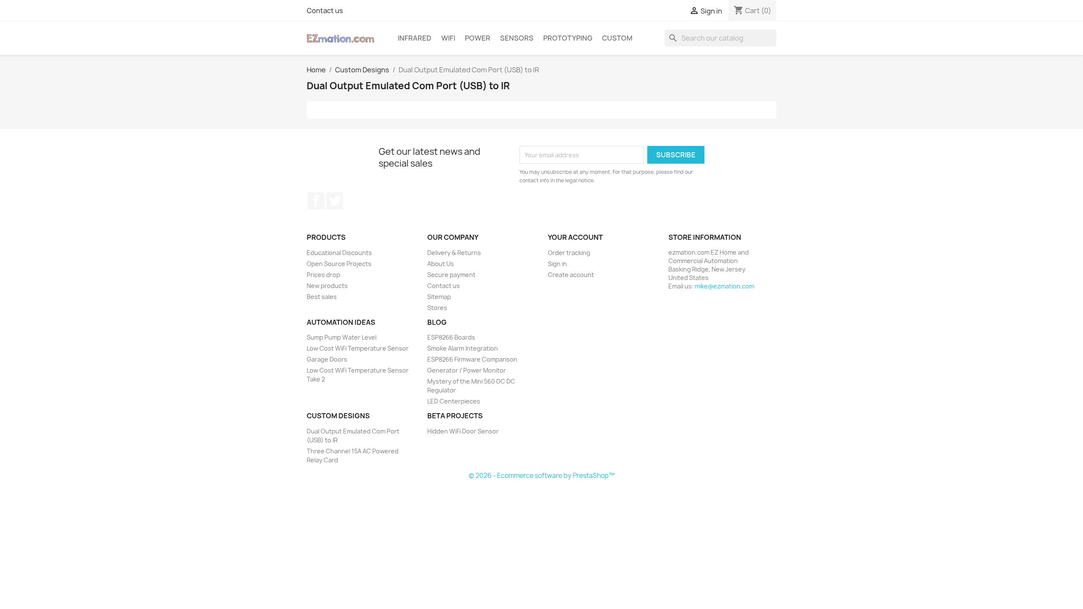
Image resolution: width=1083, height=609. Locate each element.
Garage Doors (327, 359)
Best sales (322, 297)
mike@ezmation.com (724, 286)
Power (477, 38)
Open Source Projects (339, 264)
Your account (575, 237)
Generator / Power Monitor (466, 370)
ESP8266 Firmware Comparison (472, 359)
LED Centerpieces (453, 401)
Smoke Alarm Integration (462, 348)
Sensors (516, 38)
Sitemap (439, 297)
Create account (571, 275)
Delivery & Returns (454, 253)
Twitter (334, 200)
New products (327, 286)
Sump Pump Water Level (342, 337)
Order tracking (569, 253)
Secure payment (451, 275)
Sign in (557, 264)
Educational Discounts (339, 253)
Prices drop (323, 275)
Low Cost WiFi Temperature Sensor (358, 348)
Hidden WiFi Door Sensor (463, 431)
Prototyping (567, 38)
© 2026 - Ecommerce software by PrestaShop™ (542, 475)
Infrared (415, 38)
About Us (440, 264)
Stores (437, 308)
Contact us (325, 10)
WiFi (448, 38)
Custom (617, 38)
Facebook (316, 200)
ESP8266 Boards (451, 337)
